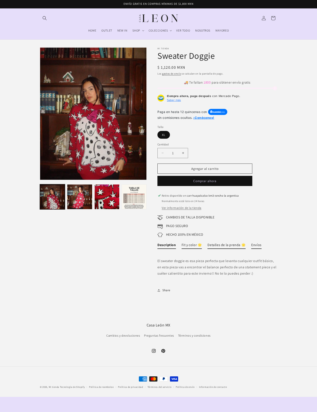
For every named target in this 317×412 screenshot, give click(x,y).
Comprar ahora (205, 181)
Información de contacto (213, 386)
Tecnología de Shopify (72, 386)
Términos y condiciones (194, 335)
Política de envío (185, 386)
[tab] (166, 246)
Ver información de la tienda (181, 208)
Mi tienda (54, 386)
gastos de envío (171, 73)
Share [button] (166, 290)
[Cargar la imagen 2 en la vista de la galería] (79, 196)
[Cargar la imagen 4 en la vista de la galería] (134, 196)
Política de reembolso (101, 386)
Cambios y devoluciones (123, 335)
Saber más (174, 100)
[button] (44, 18)
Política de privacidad (130, 386)
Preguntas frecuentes (159, 335)
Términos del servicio (160, 386)
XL (163, 135)
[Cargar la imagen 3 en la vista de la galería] (106, 196)
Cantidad (163, 144)
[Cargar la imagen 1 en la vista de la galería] (52, 196)
